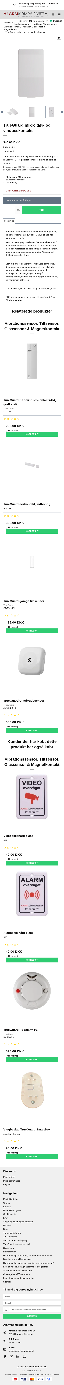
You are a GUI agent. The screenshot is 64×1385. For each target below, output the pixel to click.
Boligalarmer (9, 1251)
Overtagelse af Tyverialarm (16, 1274)
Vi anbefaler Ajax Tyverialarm (17, 1270)
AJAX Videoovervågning (15, 1240)
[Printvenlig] (59, 38)
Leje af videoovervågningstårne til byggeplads (25, 1266)
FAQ (5, 1218)
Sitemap (7, 1282)
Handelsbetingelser (12, 1210)
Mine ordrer (9, 1177)
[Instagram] (24, 1357)
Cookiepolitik (9, 1214)
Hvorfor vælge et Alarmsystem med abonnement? (27, 1255)
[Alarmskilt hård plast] (32, 899)
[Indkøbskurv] (52, 14)
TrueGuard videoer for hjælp (17, 1244)
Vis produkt (32, 434)
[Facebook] (4, 1357)
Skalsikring (8, 1248)
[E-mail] (32, 1303)
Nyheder (7, 1225)
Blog (5, 1229)
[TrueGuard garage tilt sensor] (32, 567)
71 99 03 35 (15, 1342)
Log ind (7, 1184)
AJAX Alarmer (10, 1236)
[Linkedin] (17, 1357)
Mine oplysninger (11, 1181)
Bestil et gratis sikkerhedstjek (17, 1259)
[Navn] (32, 1296)
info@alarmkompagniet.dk (21, 1351)
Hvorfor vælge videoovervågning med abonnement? (28, 1263)
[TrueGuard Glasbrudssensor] (32, 667)
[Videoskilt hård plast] (32, 802)
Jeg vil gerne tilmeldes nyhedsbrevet (27, 1309)
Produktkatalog (10, 1199)
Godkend (32, 1316)
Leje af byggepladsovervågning (18, 1278)
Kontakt (7, 1206)
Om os (6, 1203)
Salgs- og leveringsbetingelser (18, 1221)
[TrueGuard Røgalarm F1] (32, 996)
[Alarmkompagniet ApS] (23, 14)
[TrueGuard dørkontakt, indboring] (32, 470)
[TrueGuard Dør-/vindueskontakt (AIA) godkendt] (32, 367)
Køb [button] (41, 210)
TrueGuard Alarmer (12, 1233)
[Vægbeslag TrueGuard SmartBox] (32, 1096)
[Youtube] (11, 1357)
